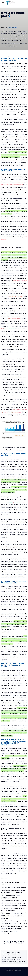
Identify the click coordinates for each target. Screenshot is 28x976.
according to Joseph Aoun (15, 502)
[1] (16, 54)
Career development (13, 27)
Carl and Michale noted (8, 329)
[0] (9, 54)
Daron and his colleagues (15, 296)
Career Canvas (22, 969)
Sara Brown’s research (20, 281)
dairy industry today (14, 318)
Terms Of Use (10, 970)
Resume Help (4, 27)
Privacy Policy (18, 970)
